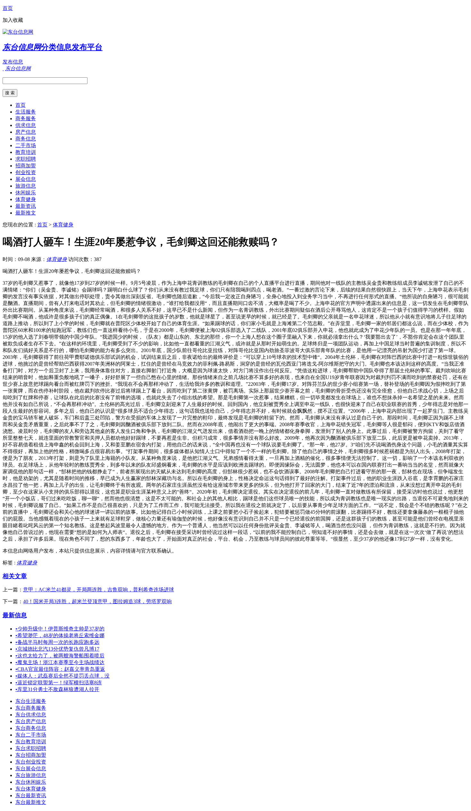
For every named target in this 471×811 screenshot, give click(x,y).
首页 (8, 8)
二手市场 (25, 145)
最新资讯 (25, 206)
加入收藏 (13, 20)
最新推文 (25, 212)
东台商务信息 (30, 728)
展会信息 (25, 179)
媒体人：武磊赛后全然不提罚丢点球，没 (62, 676)
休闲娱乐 (25, 192)
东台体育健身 (30, 788)
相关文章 (15, 576)
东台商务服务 (30, 708)
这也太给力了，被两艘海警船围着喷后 (59, 655)
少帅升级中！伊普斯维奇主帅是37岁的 (59, 628)
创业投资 (25, 172)
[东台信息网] (18, 32)
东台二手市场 (30, 735)
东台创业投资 (30, 762)
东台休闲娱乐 (30, 782)
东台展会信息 (30, 768)
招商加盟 (25, 165)
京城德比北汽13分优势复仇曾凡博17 (57, 649)
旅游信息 (25, 186)
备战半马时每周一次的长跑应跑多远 (57, 642)
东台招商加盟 (30, 755)
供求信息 (25, 125)
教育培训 (25, 152)
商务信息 (25, 138)
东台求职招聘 (30, 748)
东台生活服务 (30, 701)
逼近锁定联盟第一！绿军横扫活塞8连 (58, 682)
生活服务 (25, 111)
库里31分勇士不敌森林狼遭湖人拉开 (57, 689)
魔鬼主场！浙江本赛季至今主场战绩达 (59, 662)
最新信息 (15, 615)
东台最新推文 (30, 802)
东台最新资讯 (30, 795)
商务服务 (25, 118)
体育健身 (25, 199)
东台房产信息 (30, 721)
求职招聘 (25, 159)
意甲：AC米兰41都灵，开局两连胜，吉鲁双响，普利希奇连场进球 (98, 589)
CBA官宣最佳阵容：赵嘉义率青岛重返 (60, 669)
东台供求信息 (30, 714)
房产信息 (25, 132)
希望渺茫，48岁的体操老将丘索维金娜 (59, 635)
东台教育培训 (30, 741)
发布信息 (13, 61)
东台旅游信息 (30, 775)
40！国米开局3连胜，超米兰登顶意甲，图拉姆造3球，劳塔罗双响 (97, 601)
